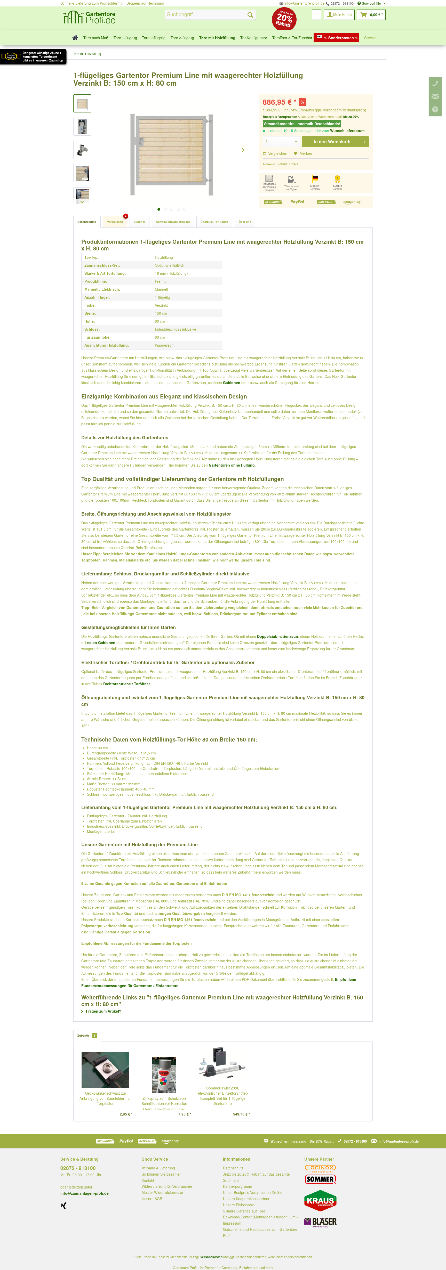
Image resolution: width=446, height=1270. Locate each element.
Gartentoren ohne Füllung (232, 465)
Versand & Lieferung (158, 1167)
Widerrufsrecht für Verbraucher (167, 1186)
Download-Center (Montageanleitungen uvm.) (260, 1216)
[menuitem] (210, 15)
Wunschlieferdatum (347, 130)
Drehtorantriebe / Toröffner (126, 683)
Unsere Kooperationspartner (246, 1198)
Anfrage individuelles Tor (173, 222)
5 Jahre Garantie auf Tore (244, 1211)
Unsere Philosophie (239, 1204)
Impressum (232, 1223)
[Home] (73, 37)
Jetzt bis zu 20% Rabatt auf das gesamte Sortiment (256, 1177)
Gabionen (231, 382)
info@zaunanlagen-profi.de (84, 1193)
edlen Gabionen (101, 642)
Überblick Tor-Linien (214, 222)
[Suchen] (250, 15)
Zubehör (139, 222)
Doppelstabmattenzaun (277, 636)
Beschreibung (87, 222)
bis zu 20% (351, 116)
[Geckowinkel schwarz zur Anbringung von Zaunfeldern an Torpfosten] (105, 1070)
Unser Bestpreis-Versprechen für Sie (252, 1192)
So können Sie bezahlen (161, 1174)
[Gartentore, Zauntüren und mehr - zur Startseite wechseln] (89, 17)
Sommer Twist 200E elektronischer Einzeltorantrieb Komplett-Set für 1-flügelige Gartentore (223, 1095)
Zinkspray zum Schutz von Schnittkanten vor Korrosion (164, 1101)
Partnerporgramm (237, 1186)
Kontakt (148, 1180)
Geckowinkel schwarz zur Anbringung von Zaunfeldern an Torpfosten (105, 1098)
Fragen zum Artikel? (103, 1011)
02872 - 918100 (342, 3)
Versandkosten (211, 1257)
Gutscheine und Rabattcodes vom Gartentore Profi (260, 1232)
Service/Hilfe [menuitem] (371, 3)
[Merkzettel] (316, 15)
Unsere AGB (152, 1198)
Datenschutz (233, 1167)
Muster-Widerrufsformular (163, 1192)
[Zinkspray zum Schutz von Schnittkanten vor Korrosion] (164, 1075)
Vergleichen (277, 153)
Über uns (245, 222)
